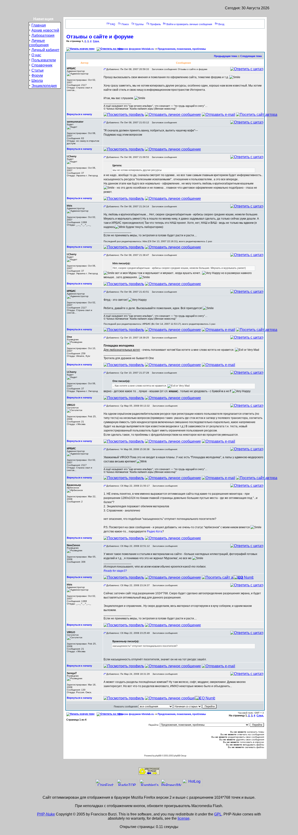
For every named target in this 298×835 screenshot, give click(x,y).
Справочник (41, 65)
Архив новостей (45, 30)
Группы (139, 24)
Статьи (37, 70)
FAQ (112, 24)
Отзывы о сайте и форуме (99, 37)
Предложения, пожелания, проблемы (182, 48)
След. (96, 41)
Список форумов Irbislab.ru (136, 48)
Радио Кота (154, 531)
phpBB (158, 755)
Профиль (155, 24)
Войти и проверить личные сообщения (189, 24)
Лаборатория (42, 35)
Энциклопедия (44, 86)
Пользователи (43, 60)
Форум (37, 75)
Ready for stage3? (115, 570)
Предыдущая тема (225, 56)
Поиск (125, 24)
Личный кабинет (45, 50)
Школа (37, 81)
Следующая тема (251, 56)
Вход (221, 24)
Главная (38, 25)
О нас (36, 55)
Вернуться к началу (79, 114)
